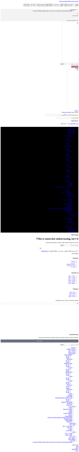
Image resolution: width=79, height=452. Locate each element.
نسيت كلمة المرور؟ (73, 123)
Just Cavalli (69, 185)
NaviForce (69, 172)
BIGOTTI (69, 193)
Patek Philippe (68, 207)
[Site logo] (70, 62)
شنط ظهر (69, 219)
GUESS (70, 151)
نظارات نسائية (68, 227)
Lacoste (70, 167)
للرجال (67, 138)
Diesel (70, 182)
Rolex (70, 198)
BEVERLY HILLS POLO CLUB (63, 186)
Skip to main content (73, 1)
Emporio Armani (68, 146)
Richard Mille (68, 211)
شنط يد (70, 220)
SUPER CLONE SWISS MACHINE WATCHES (60, 208)
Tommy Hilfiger (68, 135)
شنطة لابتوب (69, 222)
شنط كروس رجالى (67, 217)
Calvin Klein (69, 195)
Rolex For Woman (67, 200)
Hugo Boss (69, 141)
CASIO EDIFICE (67, 204)
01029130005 (75, 253)
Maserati (70, 184)
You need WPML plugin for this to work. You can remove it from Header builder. (52, 442)
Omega (70, 205)
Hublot (70, 202)
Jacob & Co (69, 212)
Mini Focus (69, 177)
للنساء (67, 139)
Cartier (70, 201)
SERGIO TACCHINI (66, 192)
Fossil (70, 161)
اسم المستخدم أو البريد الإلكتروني (69, 115)
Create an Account (66, 112)
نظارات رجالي (68, 226)
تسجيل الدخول (75, 120)
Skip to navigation (63, 1)
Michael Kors (69, 156)
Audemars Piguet (68, 209)
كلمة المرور (74, 117)
